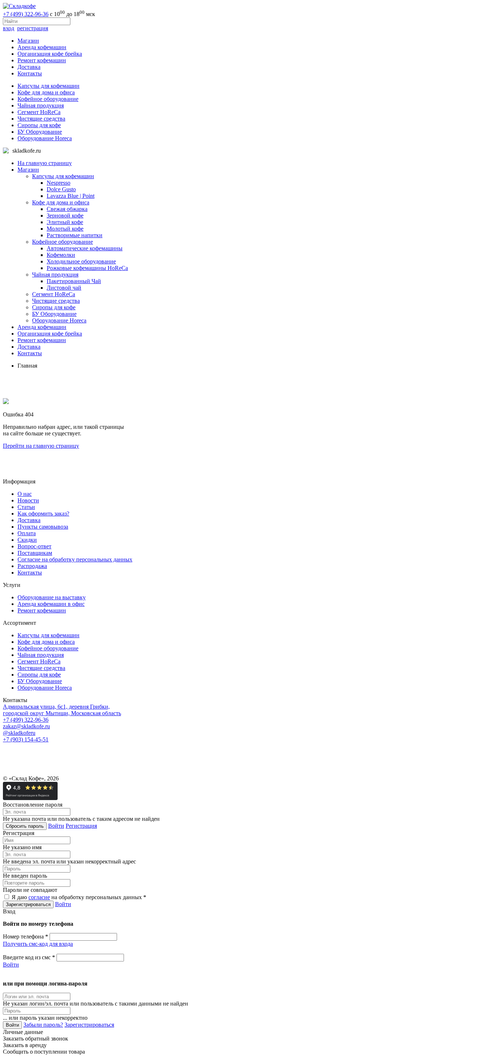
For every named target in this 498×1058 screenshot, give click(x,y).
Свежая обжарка (67, 209)
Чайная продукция (40, 105)
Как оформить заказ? (43, 513)
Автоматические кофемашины (84, 248)
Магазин (28, 41)
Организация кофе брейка (49, 54)
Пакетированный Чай (74, 281)
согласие (39, 897)
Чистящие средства (41, 118)
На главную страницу (44, 163)
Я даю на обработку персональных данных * (78, 897)
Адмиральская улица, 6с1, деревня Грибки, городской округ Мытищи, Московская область (62, 710)
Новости (28, 500)
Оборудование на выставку (51, 597)
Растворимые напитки (74, 235)
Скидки (27, 540)
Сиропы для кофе (39, 125)
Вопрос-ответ (34, 546)
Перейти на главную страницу (41, 446)
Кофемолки (61, 255)
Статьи (26, 507)
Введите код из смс (29, 957)
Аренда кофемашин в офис (51, 604)
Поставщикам (34, 553)
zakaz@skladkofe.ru (26, 726)
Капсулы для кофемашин (48, 86)
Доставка (28, 67)
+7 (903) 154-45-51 (25, 739)
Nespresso (58, 183)
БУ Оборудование (39, 132)
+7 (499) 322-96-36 (25, 14)
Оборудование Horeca (44, 138)
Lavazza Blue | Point (70, 196)
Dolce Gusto (61, 189)
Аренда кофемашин (41, 47)
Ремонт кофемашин (41, 60)
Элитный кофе (65, 222)
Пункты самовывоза (42, 527)
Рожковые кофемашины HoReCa (87, 268)
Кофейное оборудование (47, 99)
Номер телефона (25, 936)
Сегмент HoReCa (39, 112)
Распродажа (32, 566)
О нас (24, 494)
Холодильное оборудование (81, 261)
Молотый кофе (65, 229)
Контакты (29, 73)
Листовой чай (64, 288)
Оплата (26, 533)
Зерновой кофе (65, 215)
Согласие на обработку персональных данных (74, 559)
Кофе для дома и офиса (46, 92)
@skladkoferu (19, 733)
